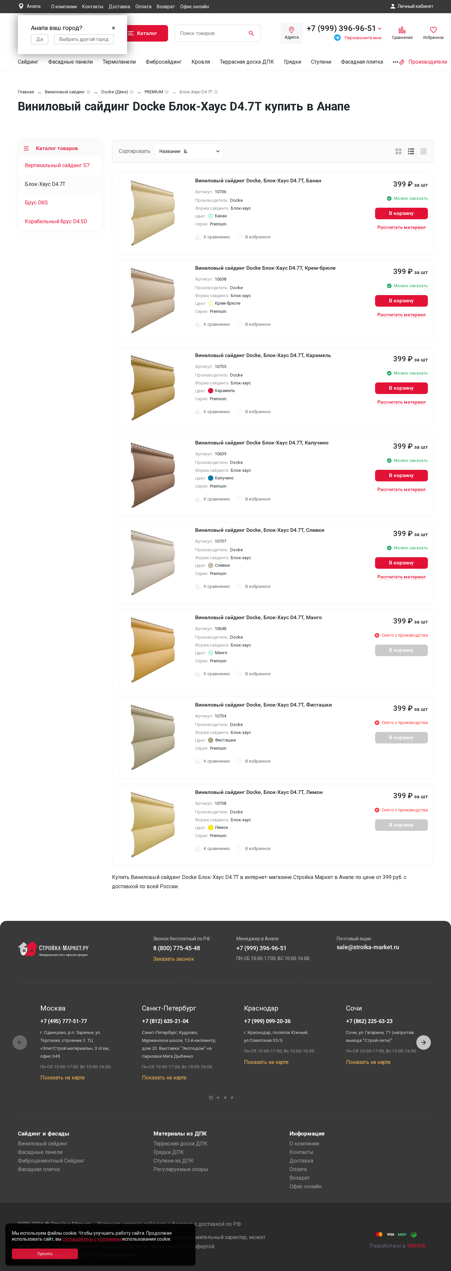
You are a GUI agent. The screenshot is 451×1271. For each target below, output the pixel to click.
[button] (423, 1042)
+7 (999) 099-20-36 (267, 1021)
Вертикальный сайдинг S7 (57, 165)
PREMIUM (154, 91)
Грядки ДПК (169, 1152)
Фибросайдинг (164, 62)
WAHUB (416, 1246)
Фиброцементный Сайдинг (51, 1161)
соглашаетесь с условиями (91, 1239)
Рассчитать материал (401, 227)
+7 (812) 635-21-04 (165, 1021)
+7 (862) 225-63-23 (369, 1021)
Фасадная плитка (362, 62)
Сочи (354, 1008)
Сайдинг (28, 62)
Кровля (200, 62)
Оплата (143, 6)
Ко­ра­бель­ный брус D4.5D (56, 221)
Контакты (92, 6)
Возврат (166, 6)
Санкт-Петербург (169, 1008)
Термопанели (119, 62)
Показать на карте (62, 1077)
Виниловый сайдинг (65, 91)
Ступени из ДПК (174, 1161)
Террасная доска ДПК (247, 62)
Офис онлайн (194, 6)
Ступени (321, 62)
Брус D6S (36, 202)
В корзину (401, 213)
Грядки (292, 62)
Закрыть (437, 1265)
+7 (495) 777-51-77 (63, 1021)
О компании (64, 6)
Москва (53, 1008)
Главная (26, 91)
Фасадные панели (70, 62)
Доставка (119, 6)
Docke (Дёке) (114, 91)
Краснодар (261, 1008)
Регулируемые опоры (181, 1169)
